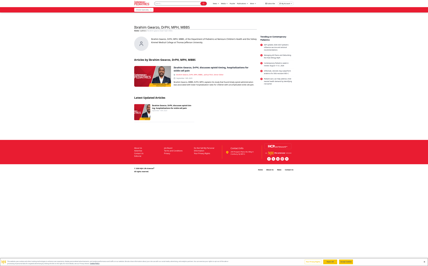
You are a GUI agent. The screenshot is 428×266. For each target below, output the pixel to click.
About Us (138, 148)
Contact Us (138, 153)
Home (136, 31)
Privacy (167, 153)
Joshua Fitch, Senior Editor (213, 75)
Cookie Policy (94, 264)
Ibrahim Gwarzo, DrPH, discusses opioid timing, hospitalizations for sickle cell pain (172, 106)
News (279, 170)
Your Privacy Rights (202, 153)
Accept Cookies (346, 262)
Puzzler (232, 3)
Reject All (330, 262)
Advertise (138, 150)
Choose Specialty (142, 10)
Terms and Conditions (173, 150)
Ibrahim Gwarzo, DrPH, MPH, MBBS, (189, 75)
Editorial (137, 156)
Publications (241, 3)
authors (143, 31)
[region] (214, 262)
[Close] (424, 261)
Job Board (168, 148)
